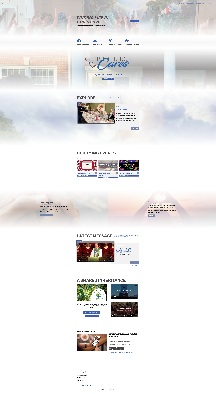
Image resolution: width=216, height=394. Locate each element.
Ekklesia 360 (116, 389)
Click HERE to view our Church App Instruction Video (121, 352)
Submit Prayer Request (46, 214)
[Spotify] (85, 385)
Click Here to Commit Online (92, 312)
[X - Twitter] (93, 385)
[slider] (91, 260)
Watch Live (181, 3)
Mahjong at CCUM (84, 173)
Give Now (151, 215)
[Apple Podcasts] (88, 385)
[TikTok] (90, 385)
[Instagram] (80, 385)
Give (209, 3)
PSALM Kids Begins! (126, 173)
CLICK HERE (120, 152)
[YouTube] (83, 385)
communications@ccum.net (83, 382)
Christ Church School (201, 3)
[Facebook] (77, 385)
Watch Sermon (134, 262)
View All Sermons (135, 265)
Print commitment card (92, 316)
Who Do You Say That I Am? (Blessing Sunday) (125, 250)
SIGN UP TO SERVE (108, 78)
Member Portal (190, 3)
